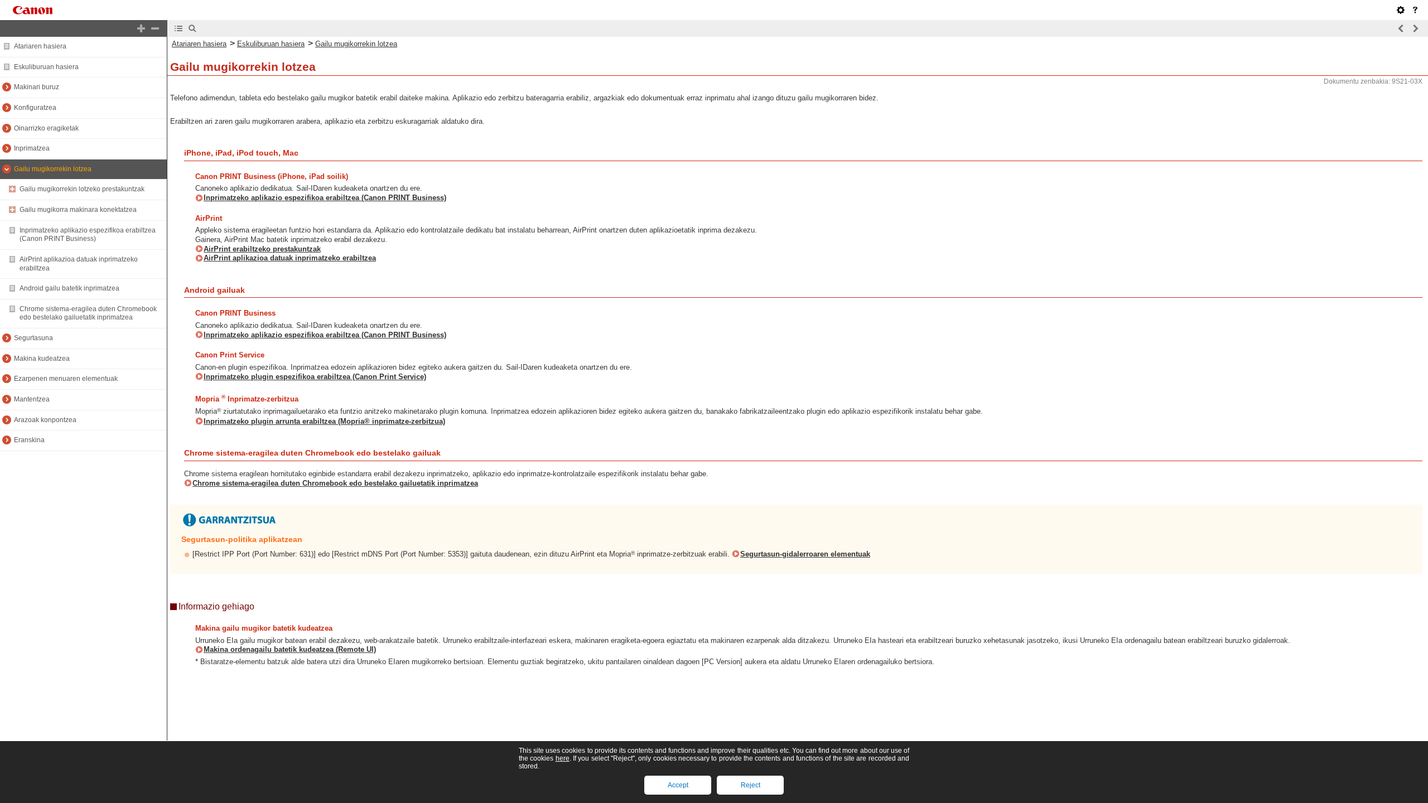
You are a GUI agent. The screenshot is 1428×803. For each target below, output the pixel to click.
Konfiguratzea (35, 108)
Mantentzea (32, 399)
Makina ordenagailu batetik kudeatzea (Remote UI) (290, 649)
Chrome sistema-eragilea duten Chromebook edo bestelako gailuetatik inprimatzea (88, 313)
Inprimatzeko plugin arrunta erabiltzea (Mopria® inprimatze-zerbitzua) (324, 421)
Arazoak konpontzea (45, 420)
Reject (750, 785)
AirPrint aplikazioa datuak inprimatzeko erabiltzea (290, 258)
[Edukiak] (178, 28)
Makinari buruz (36, 87)
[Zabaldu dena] (141, 28)
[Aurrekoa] (1401, 28)
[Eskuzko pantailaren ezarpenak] (1401, 10)
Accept (678, 785)
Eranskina (29, 440)
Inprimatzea (32, 148)
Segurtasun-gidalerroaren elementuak (805, 554)
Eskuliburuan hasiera (46, 67)
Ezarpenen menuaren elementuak (66, 379)
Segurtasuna (33, 338)
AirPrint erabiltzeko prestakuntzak (262, 249)
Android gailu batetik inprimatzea (69, 288)
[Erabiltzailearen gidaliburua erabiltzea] (1415, 10)
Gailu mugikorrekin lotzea (52, 169)
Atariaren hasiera (40, 46)
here (563, 758)
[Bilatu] (192, 28)
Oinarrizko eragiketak (46, 128)
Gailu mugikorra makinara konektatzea (78, 210)
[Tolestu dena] (155, 28)
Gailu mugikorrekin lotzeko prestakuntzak (82, 189)
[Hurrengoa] (1415, 28)
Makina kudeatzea (42, 358)
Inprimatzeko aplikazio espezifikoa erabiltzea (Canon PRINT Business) (88, 234)
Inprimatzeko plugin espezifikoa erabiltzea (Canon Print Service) (315, 377)
